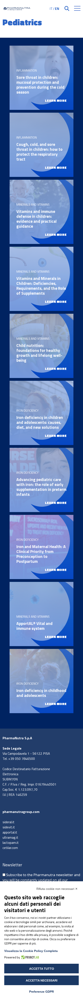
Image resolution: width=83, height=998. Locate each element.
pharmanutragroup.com (21, 811)
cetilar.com (10, 847)
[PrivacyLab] (29, 957)
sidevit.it (9, 827)
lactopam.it (11, 842)
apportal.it (10, 832)
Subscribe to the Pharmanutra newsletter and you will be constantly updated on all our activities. (41, 880)
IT (51, 8)
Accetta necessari (41, 980)
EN (57, 8)
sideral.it (8, 822)
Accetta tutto (41, 968)
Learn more (56, 100)
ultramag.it (10, 837)
